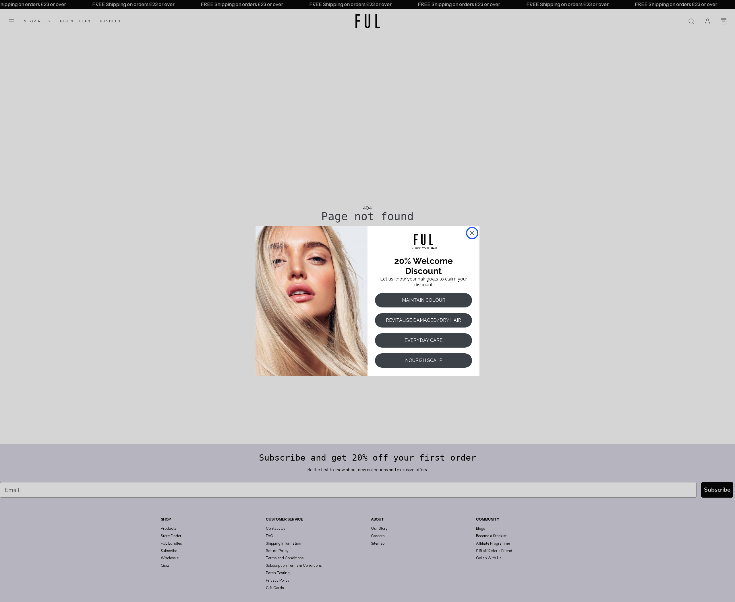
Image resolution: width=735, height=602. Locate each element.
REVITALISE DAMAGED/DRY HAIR (423, 320)
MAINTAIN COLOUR (423, 300)
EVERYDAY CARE (423, 340)
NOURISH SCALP (423, 360)
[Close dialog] (472, 233)
